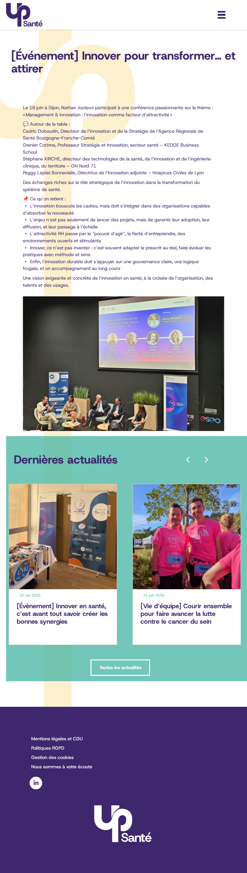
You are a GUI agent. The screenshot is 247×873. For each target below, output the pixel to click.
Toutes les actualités (120, 667)
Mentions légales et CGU (57, 738)
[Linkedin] (36, 787)
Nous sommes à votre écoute (61, 766)
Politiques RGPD (47, 748)
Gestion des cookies (52, 757)
